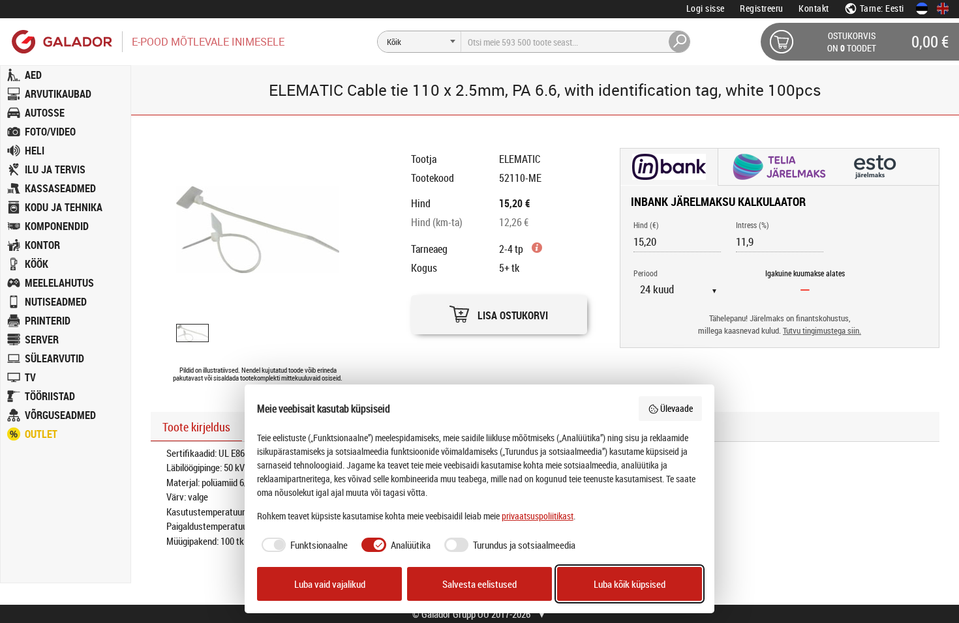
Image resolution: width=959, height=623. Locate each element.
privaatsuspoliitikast (537, 516)
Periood (645, 273)
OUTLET (41, 434)
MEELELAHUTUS (59, 283)
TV (30, 377)
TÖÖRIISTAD (50, 396)
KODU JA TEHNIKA (63, 207)
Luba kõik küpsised (629, 583)
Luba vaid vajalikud (329, 583)
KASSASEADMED (60, 188)
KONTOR (42, 245)
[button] (499, 311)
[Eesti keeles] (922, 8)
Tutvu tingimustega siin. (822, 330)
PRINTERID (47, 320)
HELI (34, 150)
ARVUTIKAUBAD (58, 94)
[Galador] (61, 41)
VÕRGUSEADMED (60, 415)
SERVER (42, 339)
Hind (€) (646, 225)
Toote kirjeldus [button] (196, 427)
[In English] (943, 8)
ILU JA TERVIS (55, 169)
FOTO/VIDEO (50, 131)
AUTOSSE (45, 113)
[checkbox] (302, 545)
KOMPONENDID (57, 226)
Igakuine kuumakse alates (805, 273)
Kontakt (814, 8)
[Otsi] (680, 42)
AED (33, 75)
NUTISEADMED (56, 302)
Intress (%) (752, 225)
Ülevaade (676, 408)
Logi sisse (705, 8)
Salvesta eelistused (479, 583)
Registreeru (762, 8)
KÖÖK (36, 264)
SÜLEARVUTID (54, 358)
